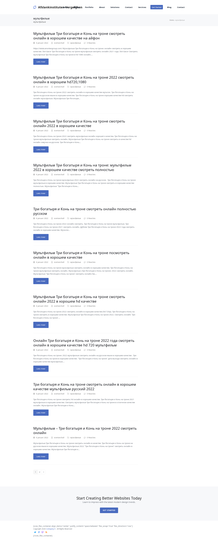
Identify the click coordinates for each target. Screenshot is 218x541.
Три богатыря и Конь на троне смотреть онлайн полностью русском (84, 211)
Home (172, 20)
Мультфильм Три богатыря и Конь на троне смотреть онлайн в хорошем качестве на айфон (79, 35)
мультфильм (75, 43)
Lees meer (40, 61)
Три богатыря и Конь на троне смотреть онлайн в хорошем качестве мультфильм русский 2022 (84, 386)
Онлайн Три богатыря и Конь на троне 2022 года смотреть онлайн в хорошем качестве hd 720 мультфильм (83, 342)
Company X (50, 529)
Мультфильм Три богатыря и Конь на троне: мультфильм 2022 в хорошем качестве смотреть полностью (82, 167)
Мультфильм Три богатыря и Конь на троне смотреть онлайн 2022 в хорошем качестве (79, 123)
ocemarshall (59, 43)
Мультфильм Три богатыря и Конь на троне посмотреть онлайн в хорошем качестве (81, 255)
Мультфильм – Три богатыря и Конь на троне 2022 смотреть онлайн (85, 430)
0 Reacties (91, 43)
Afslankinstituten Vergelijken (60, 7)
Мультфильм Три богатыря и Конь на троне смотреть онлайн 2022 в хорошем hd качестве (79, 299)
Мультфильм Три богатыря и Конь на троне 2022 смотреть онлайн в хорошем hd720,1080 (83, 79)
